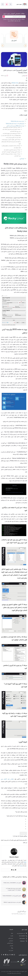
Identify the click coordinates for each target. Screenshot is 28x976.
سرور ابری (11, 941)
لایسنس (11, 945)
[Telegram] (15, 870)
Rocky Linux (15, 83)
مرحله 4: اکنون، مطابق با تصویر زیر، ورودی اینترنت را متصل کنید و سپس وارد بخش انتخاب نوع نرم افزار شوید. (11, 141)
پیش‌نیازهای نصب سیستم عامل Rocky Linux (15, 123)
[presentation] (2, 45)
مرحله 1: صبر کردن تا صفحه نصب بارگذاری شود (11, 127)
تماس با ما (11, 950)
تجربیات (21, 866)
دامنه (12, 933)
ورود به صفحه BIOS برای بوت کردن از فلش (15, 126)
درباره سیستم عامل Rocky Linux (17, 121)
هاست (11, 936)
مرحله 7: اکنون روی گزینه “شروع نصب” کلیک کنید (11, 152)
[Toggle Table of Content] (26, 120)
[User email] (11, 870)
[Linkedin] (13, 870)
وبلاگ (12, 948)
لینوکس (23, 76)
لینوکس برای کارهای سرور (7, 779)
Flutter (24, 862)
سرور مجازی (10, 938)
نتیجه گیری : (21, 159)
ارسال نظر (23, 833)
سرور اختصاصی (10, 943)
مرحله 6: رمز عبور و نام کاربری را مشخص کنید (12, 150)
